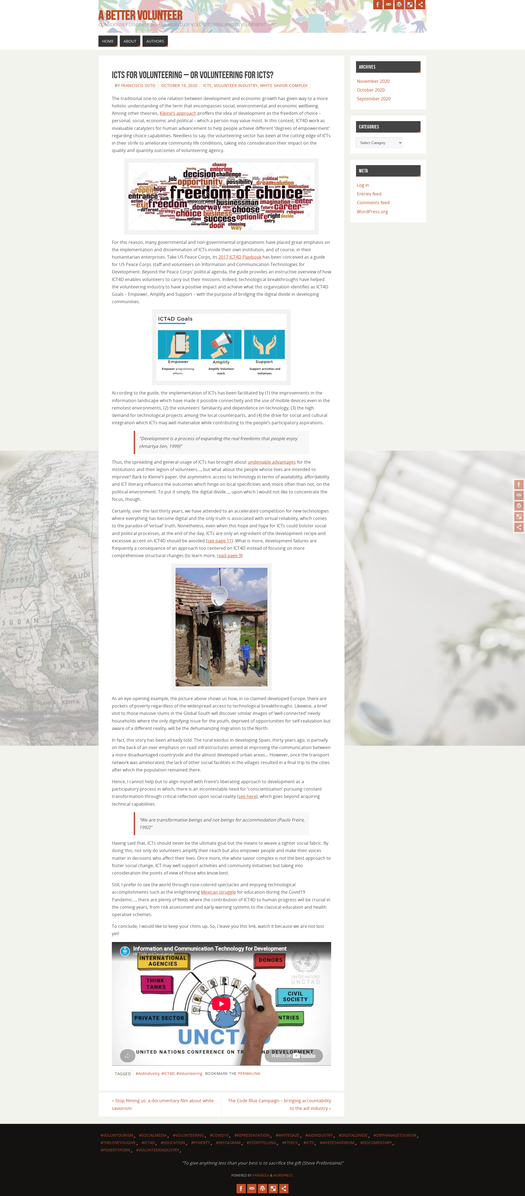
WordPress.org (372, 212)
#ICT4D (167, 1073)
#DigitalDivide (353, 1135)
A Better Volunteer (140, 15)
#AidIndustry (147, 1073)
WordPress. (283, 1175)
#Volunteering (189, 1073)
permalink (249, 1073)
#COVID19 (219, 1135)
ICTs (207, 85)
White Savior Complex (284, 85)
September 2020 (374, 99)
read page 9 (229, 555)
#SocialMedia (153, 1135)
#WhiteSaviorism (337, 1142)
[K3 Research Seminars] (519, 516)
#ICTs (309, 1142)
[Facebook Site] (519, 484)
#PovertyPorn (115, 1150)
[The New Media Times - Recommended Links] (519, 506)
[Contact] (519, 495)
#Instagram (228, 1142)
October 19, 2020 (179, 85)
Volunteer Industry (236, 85)
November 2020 (373, 81)
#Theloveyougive (118, 1142)
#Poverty (200, 1142)
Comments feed (373, 203)
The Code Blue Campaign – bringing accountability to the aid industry (279, 1104)
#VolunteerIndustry (157, 1150)
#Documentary (376, 1142)
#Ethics (290, 1142)
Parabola (261, 1175)
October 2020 (371, 90)
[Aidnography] (519, 527)
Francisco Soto (138, 85)
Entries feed (369, 194)
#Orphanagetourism (395, 1135)
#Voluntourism (117, 1135)
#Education (173, 1142)
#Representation (252, 1135)
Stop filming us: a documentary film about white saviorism (163, 1104)
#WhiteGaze (287, 1135)
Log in (363, 185)
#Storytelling (261, 1142)
